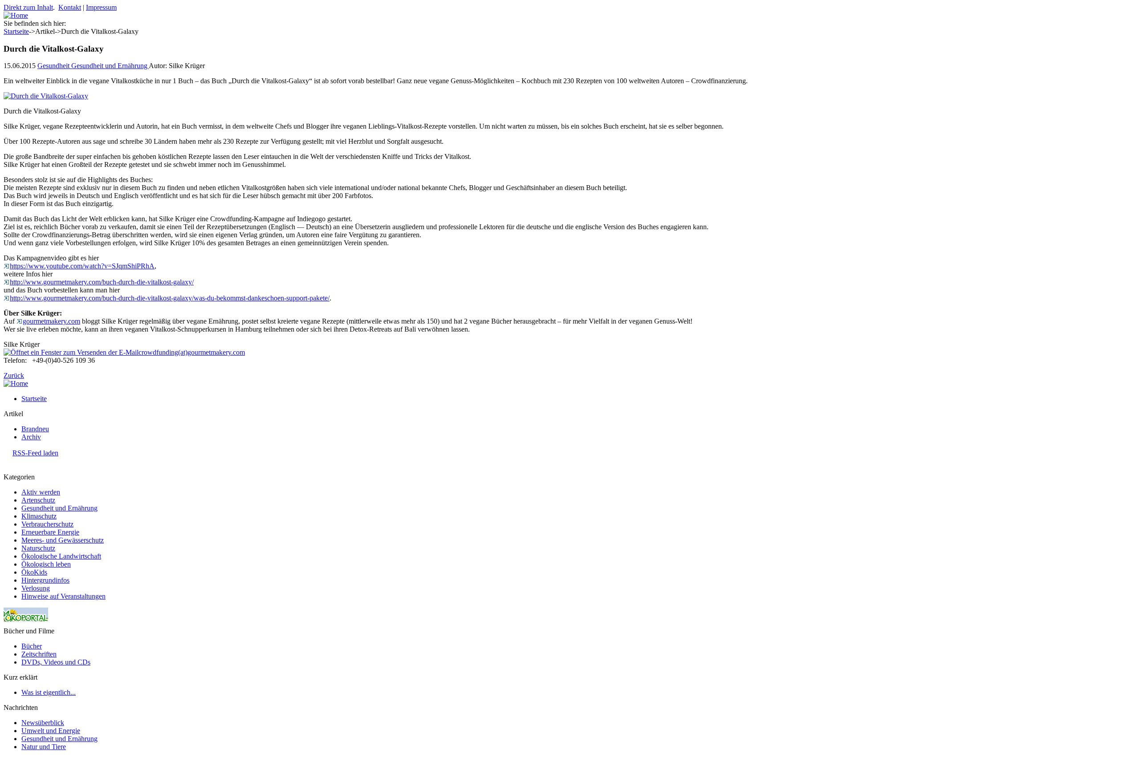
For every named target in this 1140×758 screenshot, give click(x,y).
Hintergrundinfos (45, 580)
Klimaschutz (39, 516)
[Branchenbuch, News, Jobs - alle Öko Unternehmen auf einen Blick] (26, 624)
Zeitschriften (39, 654)
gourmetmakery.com (51, 321)
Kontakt (69, 7)
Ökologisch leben (46, 564)
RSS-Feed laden (35, 453)
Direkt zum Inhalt (28, 7)
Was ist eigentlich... (48, 692)
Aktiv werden (40, 492)
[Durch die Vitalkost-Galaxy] (46, 96)
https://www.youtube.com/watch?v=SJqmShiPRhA (82, 266)
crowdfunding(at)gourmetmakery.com (191, 352)
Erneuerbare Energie (50, 532)
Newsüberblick (42, 722)
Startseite (16, 31)
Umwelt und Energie (50, 730)
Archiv (31, 437)
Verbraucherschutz (47, 524)
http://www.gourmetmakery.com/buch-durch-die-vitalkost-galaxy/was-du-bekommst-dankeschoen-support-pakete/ (170, 298)
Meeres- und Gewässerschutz (62, 540)
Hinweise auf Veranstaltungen (63, 596)
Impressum (101, 7)
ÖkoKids (34, 572)
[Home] (16, 15)
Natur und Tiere (43, 746)
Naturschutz (38, 548)
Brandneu (35, 429)
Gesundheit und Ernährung (110, 65)
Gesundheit (54, 65)
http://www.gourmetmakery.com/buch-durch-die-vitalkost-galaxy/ (102, 282)
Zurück (14, 375)
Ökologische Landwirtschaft (61, 556)
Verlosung (35, 588)
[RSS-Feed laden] (7, 453)
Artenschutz (38, 500)
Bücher (31, 646)
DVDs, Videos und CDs (55, 662)
